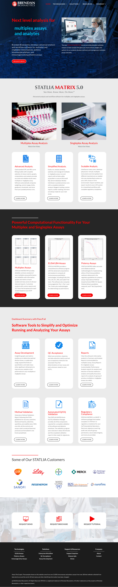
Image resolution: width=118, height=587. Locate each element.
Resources (87, 4)
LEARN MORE (20, 198)
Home (48, 4)
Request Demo (19, 61)
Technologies (59, 4)
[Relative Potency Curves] (92, 259)
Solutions (74, 4)
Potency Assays (88, 263)
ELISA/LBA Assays (57, 263)
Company (100, 4)
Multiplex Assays (23, 267)
